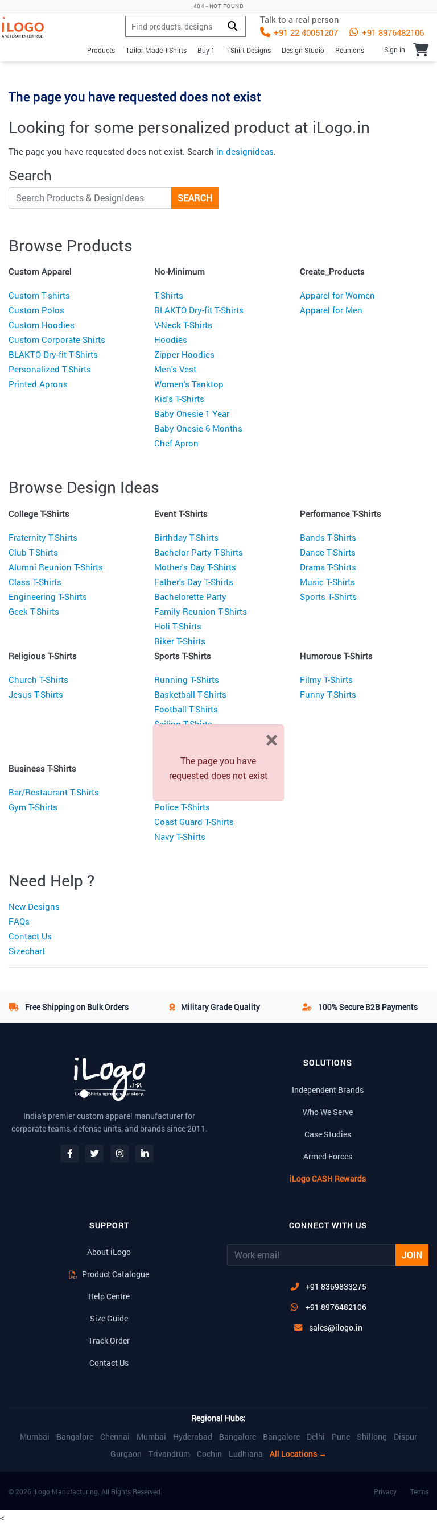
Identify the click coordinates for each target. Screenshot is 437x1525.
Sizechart (27, 950)
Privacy (385, 1491)
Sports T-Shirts (328, 596)
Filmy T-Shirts (326, 679)
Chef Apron (176, 443)
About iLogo (109, 1251)
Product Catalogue (114, 1274)
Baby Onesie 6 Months (198, 428)
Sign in (394, 49)
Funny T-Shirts (328, 694)
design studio (303, 50)
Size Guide (109, 1318)
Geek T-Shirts (34, 611)
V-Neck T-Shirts (183, 324)
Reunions (349, 50)
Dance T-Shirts (328, 552)
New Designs (34, 906)
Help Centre (109, 1296)
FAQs (19, 921)
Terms (419, 1491)
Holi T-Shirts (177, 626)
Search (195, 198)
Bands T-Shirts (328, 537)
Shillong (372, 1437)
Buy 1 (206, 50)
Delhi (316, 1437)
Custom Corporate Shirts (57, 339)
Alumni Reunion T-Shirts (56, 567)
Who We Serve (328, 1112)
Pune (341, 1437)
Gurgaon (126, 1454)
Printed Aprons (38, 383)
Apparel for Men (331, 310)
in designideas (245, 151)
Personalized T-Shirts (50, 369)
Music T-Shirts (327, 581)
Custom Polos (36, 310)
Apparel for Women (337, 295)
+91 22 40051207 (304, 32)
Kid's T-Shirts (179, 398)
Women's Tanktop (189, 383)
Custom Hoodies (42, 324)
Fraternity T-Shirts (43, 537)
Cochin (209, 1454)
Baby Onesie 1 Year (191, 413)
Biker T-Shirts (179, 641)
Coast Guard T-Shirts (194, 821)
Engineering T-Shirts (48, 596)
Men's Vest (175, 369)
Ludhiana (246, 1454)
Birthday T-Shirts (186, 537)
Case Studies (327, 1134)
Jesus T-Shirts (36, 694)
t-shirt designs (248, 50)
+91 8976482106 (392, 32)
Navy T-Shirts (179, 836)
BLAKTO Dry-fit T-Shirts (53, 354)
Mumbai (35, 1437)
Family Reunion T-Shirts (200, 611)
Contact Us (30, 936)
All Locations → (298, 1454)
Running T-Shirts (186, 679)
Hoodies (170, 339)
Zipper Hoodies (184, 354)
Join (412, 1255)
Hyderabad (192, 1437)
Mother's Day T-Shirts (195, 567)
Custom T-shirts (39, 295)
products (101, 50)
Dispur (405, 1437)
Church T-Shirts (38, 679)
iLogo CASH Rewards (328, 1178)
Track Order (109, 1340)
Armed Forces (327, 1156)
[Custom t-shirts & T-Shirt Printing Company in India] (27, 27)
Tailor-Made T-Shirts (156, 50)
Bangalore (74, 1437)
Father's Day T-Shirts (193, 581)
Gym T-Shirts (33, 807)
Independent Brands (328, 1089)
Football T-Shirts (186, 709)
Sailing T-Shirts (183, 724)
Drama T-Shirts (328, 567)
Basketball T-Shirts (190, 694)
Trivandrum (169, 1454)
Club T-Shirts (33, 552)
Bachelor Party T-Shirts (198, 552)
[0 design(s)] (420, 49)
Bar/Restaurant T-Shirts (54, 792)
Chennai (115, 1437)
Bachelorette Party (190, 596)
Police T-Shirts (182, 807)
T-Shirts (168, 295)
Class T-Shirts (35, 581)
